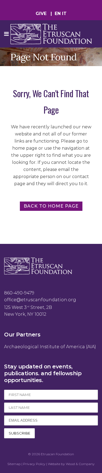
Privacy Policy (34, 464)
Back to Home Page (51, 206)
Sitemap (14, 464)
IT (64, 13)
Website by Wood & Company (71, 464)
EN (58, 13)
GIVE (41, 13)
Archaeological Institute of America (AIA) (50, 346)
